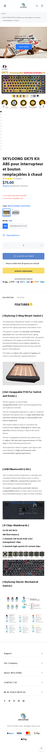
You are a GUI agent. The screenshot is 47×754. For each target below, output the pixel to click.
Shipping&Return (13, 235)
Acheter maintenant (23, 271)
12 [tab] (1, 143)
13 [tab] (1, 146)
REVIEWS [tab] (21, 297)
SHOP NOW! (24, 46)
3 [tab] (1, 117)
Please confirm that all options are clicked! (22, 263)
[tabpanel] (23, 86)
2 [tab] (1, 114)
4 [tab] (1, 120)
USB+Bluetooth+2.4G (18, 226)
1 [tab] (1, 111)
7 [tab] (1, 129)
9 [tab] (1, 134)
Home (3, 13)
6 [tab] (1, 126)
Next (43, 106)
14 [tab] (1, 149)
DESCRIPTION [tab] (8, 297)
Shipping (6, 186)
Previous (3, 106)
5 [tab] (1, 123)
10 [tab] (1, 137)
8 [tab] (1, 131)
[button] (8, 178)
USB (5, 226)
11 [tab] (1, 140)
